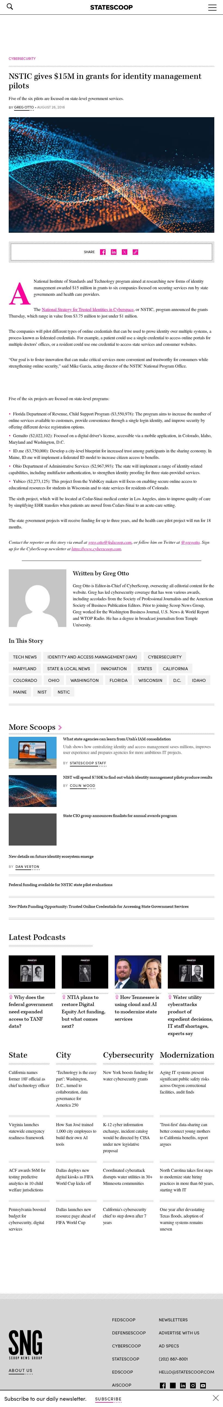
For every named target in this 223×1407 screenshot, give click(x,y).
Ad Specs (169, 1346)
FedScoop (123, 1319)
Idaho (199, 680)
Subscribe (108, 1399)
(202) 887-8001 (173, 1359)
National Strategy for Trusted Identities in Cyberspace (88, 309)
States (145, 668)
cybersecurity (165, 657)
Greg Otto (24, 107)
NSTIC (64, 692)
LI (180, 1384)
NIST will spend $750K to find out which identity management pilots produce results (137, 777)
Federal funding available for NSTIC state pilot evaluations (60, 884)
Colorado (25, 680)
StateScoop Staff (88, 762)
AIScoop (121, 1385)
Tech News (25, 657)
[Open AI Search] (17, 6)
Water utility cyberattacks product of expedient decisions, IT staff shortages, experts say (190, 1015)
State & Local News (68, 668)
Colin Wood (82, 785)
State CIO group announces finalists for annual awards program (120, 815)
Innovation (114, 668)
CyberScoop (126, 1346)
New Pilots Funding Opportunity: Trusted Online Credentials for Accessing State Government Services (98, 906)
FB (161, 1384)
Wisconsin (150, 680)
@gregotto (190, 542)
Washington (84, 680)
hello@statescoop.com (186, 1372)
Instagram (193, 1384)
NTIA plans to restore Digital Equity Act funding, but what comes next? (83, 1012)
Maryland (24, 668)
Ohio (54, 680)
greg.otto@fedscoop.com (110, 542)
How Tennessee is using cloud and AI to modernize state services (137, 1008)
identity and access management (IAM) (92, 657)
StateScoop (125, 1359)
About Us (21, 1370)
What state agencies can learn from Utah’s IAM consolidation (117, 739)
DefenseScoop (129, 1332)
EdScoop (122, 1372)
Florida (119, 680)
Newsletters (173, 1319)
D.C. (177, 680)
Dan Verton (28, 866)
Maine (20, 692)
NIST (42, 692)
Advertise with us (179, 1332)
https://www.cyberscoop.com (96, 548)
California (175, 668)
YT (201, 1384)
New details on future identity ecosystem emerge (51, 856)
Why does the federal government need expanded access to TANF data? (31, 1012)
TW (172, 1384)
